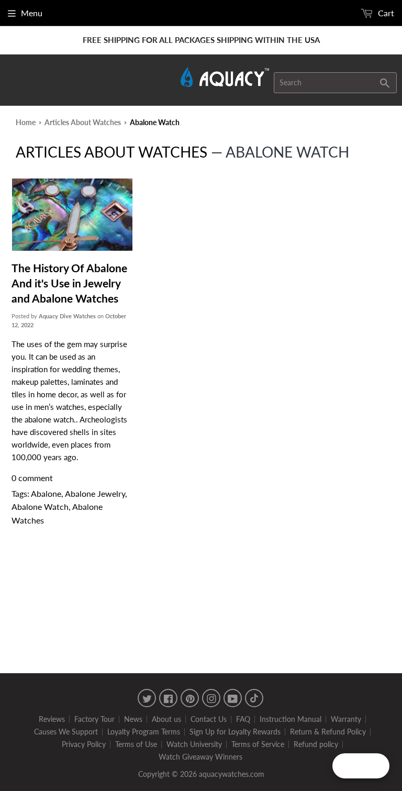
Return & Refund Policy (328, 731)
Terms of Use (136, 744)
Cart (385, 13)
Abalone (46, 493)
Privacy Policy (84, 744)
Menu (31, 13)
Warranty (346, 719)
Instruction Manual (290, 719)
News (133, 719)
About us (166, 719)
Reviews (52, 719)
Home (26, 122)
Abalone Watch (40, 506)
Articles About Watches (82, 122)
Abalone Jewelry (95, 493)
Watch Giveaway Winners (200, 756)
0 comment (32, 478)
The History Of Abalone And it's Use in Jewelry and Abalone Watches (69, 283)
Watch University (194, 744)
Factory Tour (94, 719)
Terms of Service (257, 744)
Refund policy (316, 744)
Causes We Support (66, 731)
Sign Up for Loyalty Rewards (235, 731)
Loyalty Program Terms (143, 731)
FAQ (243, 719)
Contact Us (209, 719)
